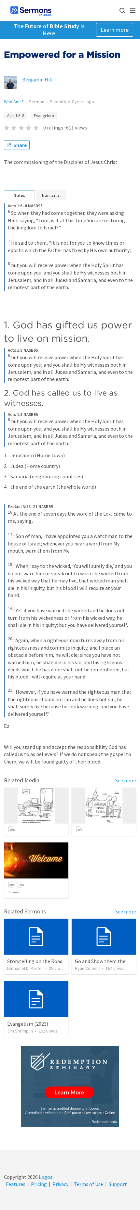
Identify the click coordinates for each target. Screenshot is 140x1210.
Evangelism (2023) (27, 1024)
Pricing (39, 1184)
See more (125, 780)
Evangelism (44, 115)
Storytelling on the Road (35, 961)
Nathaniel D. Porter (25, 968)
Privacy (60, 1184)
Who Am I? (13, 101)
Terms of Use (88, 1184)
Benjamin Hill (37, 79)
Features (15, 1184)
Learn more (115, 29)
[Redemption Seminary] (70, 1086)
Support (118, 1184)
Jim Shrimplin (20, 1031)
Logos (45, 1177)
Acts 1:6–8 (15, 115)
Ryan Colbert (87, 968)
